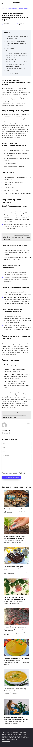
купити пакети (6, 741)
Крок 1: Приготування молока (18, 53)
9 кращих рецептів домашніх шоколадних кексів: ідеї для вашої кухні (16, 568)
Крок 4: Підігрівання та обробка (18, 62)
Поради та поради (12, 73)
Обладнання (10, 48)
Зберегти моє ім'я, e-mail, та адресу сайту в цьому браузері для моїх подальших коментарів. (16, 472)
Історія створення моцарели (15, 41)
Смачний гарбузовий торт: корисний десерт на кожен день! (16, 659)
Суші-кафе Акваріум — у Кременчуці (16, 508)
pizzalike (16, 3)
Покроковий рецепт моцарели (16, 51)
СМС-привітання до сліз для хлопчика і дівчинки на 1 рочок (14, 598)
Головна (4, 8)
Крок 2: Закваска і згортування (18, 55)
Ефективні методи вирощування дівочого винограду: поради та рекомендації (15, 628)
